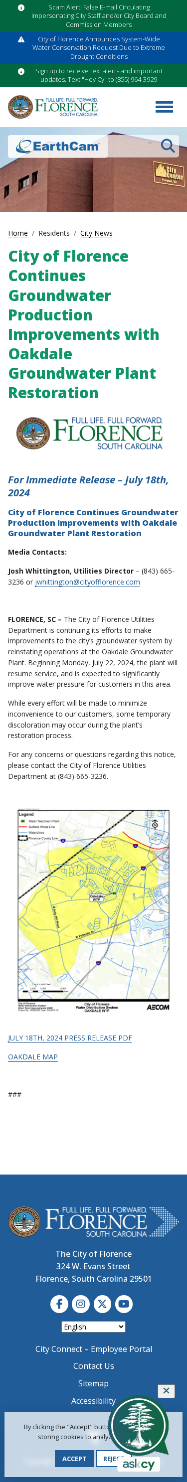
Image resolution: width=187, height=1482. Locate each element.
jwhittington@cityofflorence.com (87, 582)
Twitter (103, 1304)
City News (96, 233)
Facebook (59, 1304)
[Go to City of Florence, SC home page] (53, 107)
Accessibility (93, 1400)
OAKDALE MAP (33, 1056)
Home (18, 233)
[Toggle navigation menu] (164, 107)
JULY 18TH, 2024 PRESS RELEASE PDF (70, 1037)
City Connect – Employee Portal (93, 1348)
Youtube (124, 1304)
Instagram (81, 1304)
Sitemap (93, 1383)
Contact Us (93, 1365)
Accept (74, 1458)
